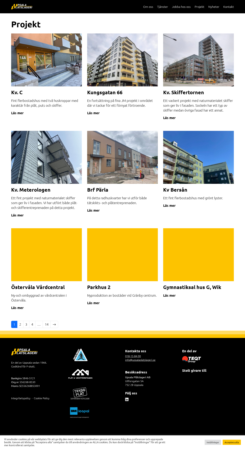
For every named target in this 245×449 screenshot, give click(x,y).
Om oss (148, 6)
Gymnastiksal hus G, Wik (192, 287)
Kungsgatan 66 (104, 92)
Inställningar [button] (213, 442)
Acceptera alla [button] (232, 442)
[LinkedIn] (126, 399)
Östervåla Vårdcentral (38, 287)
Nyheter (213, 6)
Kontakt (228, 6)
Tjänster (162, 6)
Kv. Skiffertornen (183, 92)
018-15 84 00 (133, 356)
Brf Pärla (97, 190)
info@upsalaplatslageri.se (140, 360)
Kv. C (16, 92)
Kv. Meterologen (30, 190)
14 (46, 324)
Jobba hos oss (181, 6)
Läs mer (17, 113)
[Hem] (21, 6)
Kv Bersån (175, 190)
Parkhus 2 (98, 287)
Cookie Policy (42, 398)
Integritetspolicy (20, 398)
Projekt (199, 6)
